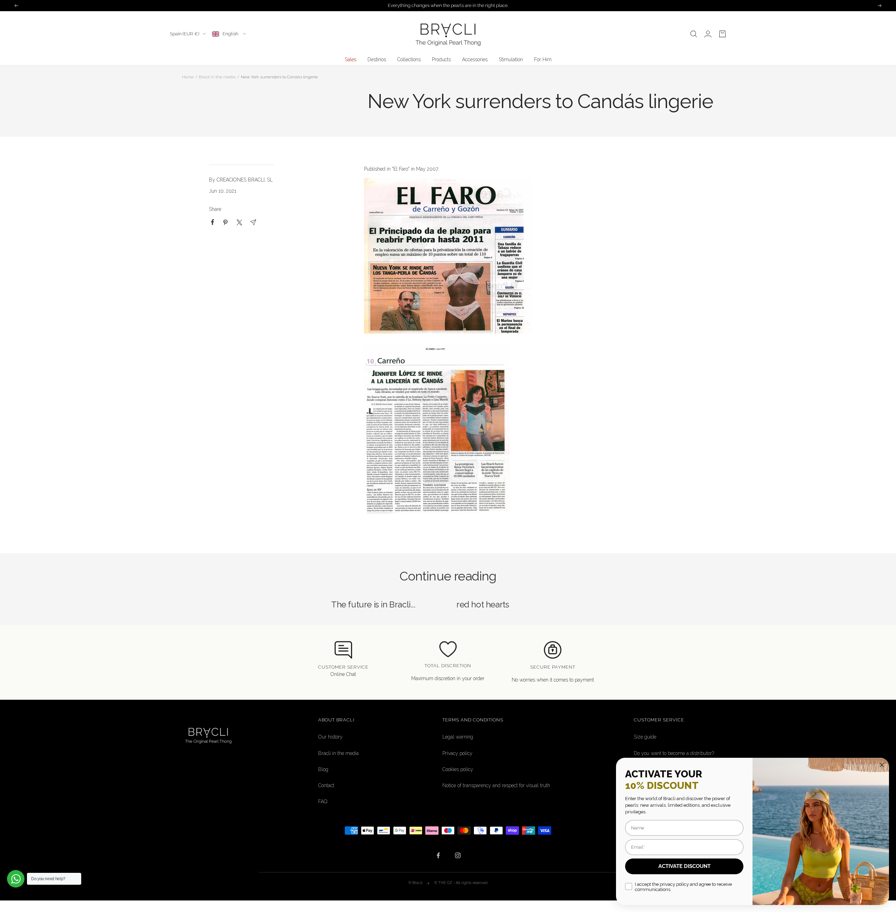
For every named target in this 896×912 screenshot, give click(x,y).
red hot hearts (482, 604)
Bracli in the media (217, 76)
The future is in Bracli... (373, 604)
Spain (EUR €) (184, 33)
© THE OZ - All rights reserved (461, 883)
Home (188, 76)
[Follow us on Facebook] (438, 855)
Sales (350, 59)
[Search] (693, 33)
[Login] (708, 33)
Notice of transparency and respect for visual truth (496, 785)
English (231, 33)
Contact (326, 785)
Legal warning (457, 737)
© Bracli (416, 883)
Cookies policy (457, 769)
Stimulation (511, 59)
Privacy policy (457, 753)
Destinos (377, 59)
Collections (409, 59)
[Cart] (722, 33)
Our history (330, 737)
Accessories (475, 59)
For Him (543, 59)
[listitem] (212, 222)
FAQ (322, 801)
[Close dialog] (881, 765)
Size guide (645, 737)
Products (441, 59)
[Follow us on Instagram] (457, 855)
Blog (323, 769)
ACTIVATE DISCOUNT (684, 866)
